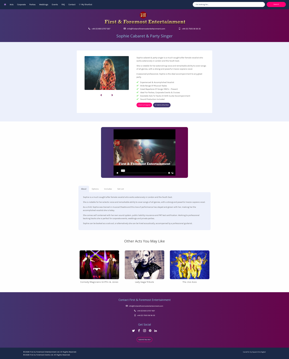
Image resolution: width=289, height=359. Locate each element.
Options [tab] (95, 189)
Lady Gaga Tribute (144, 282)
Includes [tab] (108, 189)
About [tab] (83, 189)
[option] (106, 73)
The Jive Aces (190, 282)
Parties (32, 4)
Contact (71, 4)
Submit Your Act (144, 340)
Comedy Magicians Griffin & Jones (99, 282)
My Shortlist (86, 4)
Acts (12, 4)
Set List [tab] (120, 189)
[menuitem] (4, 4)
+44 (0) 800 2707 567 (101, 29)
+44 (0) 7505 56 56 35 (191, 29)
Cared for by (254, 352)
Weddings (43, 4)
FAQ (63, 4)
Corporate (21, 4)
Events (55, 4)
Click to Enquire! (144, 105)
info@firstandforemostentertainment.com (146, 29)
